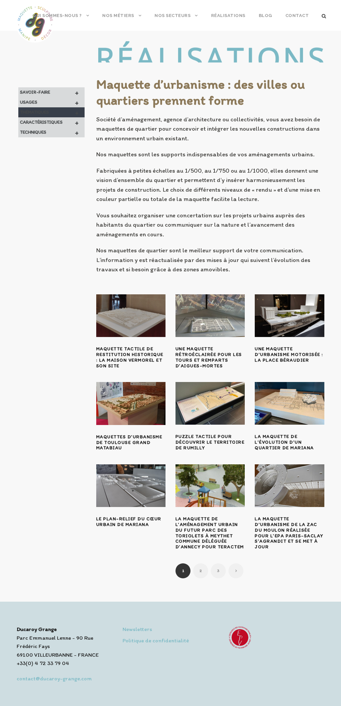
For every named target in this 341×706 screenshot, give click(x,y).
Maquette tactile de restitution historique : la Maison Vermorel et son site (130, 357)
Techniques (49, 132)
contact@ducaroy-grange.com (54, 678)
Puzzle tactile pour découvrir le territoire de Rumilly (210, 442)
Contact (297, 15)
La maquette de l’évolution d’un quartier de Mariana (284, 442)
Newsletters (137, 629)
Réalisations (228, 15)
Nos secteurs (172, 15)
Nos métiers (118, 15)
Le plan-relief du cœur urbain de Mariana (129, 521)
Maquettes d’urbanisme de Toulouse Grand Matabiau (129, 442)
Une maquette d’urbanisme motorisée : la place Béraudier (289, 354)
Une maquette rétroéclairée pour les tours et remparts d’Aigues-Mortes (208, 357)
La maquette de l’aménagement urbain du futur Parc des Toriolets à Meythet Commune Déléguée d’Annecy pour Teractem (209, 533)
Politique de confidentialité (156, 640)
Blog (265, 15)
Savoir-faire (49, 92)
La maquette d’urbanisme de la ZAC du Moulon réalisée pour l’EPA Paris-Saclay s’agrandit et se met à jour (289, 533)
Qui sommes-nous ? (57, 15)
